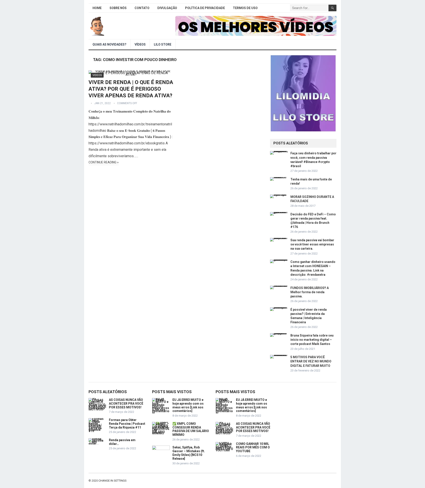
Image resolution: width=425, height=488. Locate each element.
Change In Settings (113, 480)
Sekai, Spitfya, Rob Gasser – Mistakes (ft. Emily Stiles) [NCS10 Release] (188, 453)
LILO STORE (162, 44)
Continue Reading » (104, 162)
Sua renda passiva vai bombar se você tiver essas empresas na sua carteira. (312, 244)
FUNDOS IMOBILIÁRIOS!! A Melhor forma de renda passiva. (309, 292)
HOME (97, 8)
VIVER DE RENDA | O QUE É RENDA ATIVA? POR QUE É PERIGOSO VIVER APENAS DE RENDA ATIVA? (131, 89)
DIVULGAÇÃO (167, 8)
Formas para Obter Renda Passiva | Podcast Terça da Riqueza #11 (127, 423)
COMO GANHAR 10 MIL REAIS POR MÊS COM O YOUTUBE (253, 447)
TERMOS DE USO (245, 8)
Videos (97, 75)
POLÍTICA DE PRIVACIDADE (205, 8)
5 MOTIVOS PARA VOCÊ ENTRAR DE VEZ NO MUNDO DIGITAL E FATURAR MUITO (310, 361)
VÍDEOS (140, 44)
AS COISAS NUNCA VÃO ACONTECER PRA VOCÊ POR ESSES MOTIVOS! (126, 403)
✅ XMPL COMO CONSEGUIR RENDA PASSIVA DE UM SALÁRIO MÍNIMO (190, 429)
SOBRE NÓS (118, 8)
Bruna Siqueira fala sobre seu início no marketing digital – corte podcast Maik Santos (312, 340)
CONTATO (142, 8)
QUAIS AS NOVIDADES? (109, 44)
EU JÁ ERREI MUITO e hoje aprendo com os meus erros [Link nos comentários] (188, 405)
